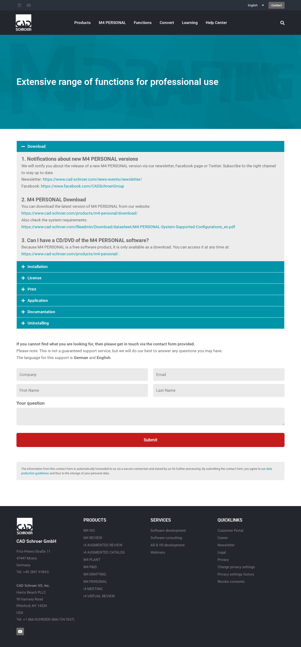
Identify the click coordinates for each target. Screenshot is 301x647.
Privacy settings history (236, 574)
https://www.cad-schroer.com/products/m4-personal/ (69, 254)
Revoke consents (231, 581)
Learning (190, 22)
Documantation (41, 311)
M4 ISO (89, 530)
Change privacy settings (236, 567)
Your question (30, 403)
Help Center (216, 22)
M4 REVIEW (92, 538)
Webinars (157, 552)
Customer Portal (230, 530)
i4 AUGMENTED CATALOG (104, 552)
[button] (150, 146)
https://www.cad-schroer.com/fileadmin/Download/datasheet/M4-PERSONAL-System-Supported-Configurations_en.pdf (128, 226)
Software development (168, 530)
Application (38, 300)
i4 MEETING (93, 589)
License (34, 278)
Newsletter (226, 545)
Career (223, 538)
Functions (143, 22)
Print (32, 289)
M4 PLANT (91, 560)
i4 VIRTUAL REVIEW (99, 596)
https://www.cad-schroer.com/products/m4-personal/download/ (79, 213)
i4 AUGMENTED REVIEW (102, 545)
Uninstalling (38, 323)
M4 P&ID (90, 567)
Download (37, 146)
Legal (222, 552)
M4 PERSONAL (112, 22)
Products (82, 22)
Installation (38, 266)
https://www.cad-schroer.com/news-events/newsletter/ (92, 179)
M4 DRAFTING (94, 574)
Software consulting (166, 538)
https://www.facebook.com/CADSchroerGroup (82, 186)
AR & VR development (167, 545)
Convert (167, 22)
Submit (150, 439)
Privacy (223, 560)
